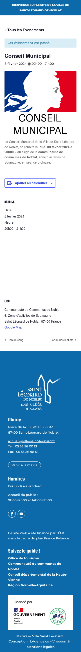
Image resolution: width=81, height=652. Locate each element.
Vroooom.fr (61, 641)
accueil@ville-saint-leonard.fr (31, 441)
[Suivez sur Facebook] (12, 514)
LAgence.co (39, 641)
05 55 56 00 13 (26, 446)
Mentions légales (40, 647)
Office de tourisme (23, 558)
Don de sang (15, 340)
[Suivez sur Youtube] (21, 514)
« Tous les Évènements (24, 29)
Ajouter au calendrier (31, 183)
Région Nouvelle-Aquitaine (30, 585)
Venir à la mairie (24, 465)
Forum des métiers (62, 340)
